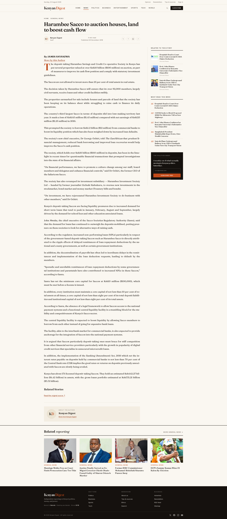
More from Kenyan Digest (67, 417)
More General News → (173, 432)
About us (124, 495)
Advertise (157, 495)
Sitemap (157, 506)
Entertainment (121, 8)
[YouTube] (182, 515)
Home (78, 8)
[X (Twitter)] (170, 515)
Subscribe (176, 8)
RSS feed (157, 502)
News (86, 8)
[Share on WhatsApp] (133, 39)
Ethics (123, 502)
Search (124, 506)
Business (106, 8)
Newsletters (157, 2)
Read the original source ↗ (54, 396)
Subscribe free (167, 175)
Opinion (148, 2)
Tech (143, 8)
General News (56, 18)
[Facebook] (174, 515)
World (152, 8)
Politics (95, 8)
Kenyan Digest (56, 38)
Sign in (180, 2)
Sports (134, 8)
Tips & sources (170, 2)
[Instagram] (178, 515)
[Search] (167, 8)
